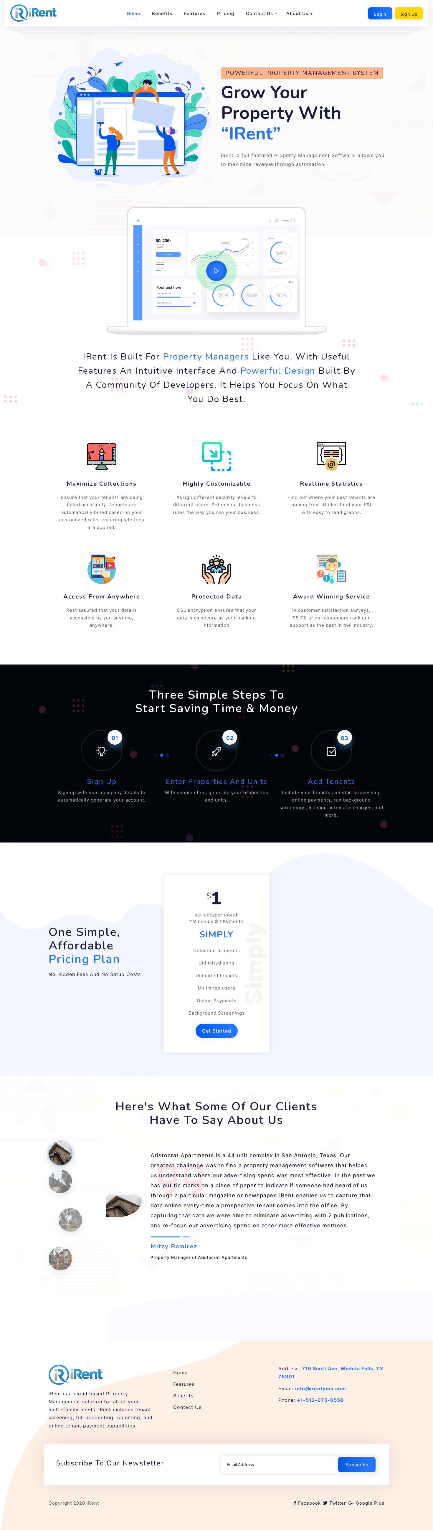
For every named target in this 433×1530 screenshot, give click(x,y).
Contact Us (259, 13)
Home (133, 13)
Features (194, 13)
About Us (297, 13)
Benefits (162, 13)
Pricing (225, 13)
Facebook (309, 1503)
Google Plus (370, 1503)
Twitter (337, 1503)
